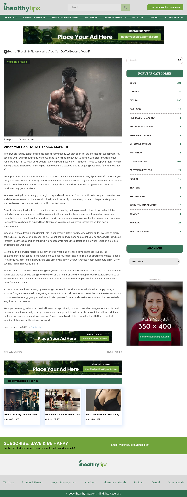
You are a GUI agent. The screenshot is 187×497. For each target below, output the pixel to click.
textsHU (155, 187)
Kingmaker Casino (155, 126)
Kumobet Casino (155, 135)
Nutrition (91, 17)
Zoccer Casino (155, 231)
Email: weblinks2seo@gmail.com (130, 444)
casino (155, 91)
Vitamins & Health (115, 17)
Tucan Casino (155, 196)
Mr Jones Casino (155, 143)
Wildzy (155, 213)
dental (154, 17)
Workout (11, 17)
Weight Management (65, 17)
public (155, 178)
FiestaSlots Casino (155, 117)
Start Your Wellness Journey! (165, 7)
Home (12, 51)
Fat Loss (137, 17)
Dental (156, 482)
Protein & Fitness (34, 17)
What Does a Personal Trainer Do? (62, 415)
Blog (155, 82)
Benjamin (10, 139)
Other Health (174, 17)
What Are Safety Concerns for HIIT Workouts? (21, 415)
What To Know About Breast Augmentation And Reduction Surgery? (103, 415)
